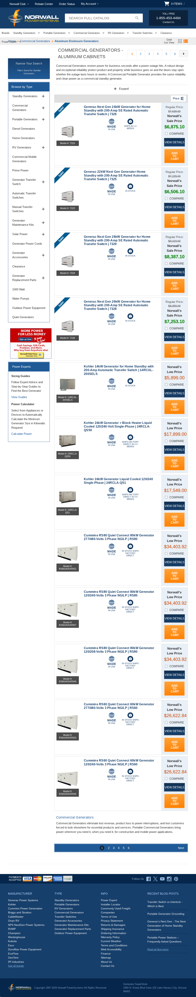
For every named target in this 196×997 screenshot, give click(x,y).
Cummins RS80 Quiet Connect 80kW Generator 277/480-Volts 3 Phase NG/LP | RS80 (119, 537)
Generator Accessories (29, 255)
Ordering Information (113, 933)
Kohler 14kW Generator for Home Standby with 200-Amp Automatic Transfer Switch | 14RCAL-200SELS (119, 370)
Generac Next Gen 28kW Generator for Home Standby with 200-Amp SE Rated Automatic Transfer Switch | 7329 (117, 240)
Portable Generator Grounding (165, 913)
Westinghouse (16, 937)
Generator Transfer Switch (29, 182)
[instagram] (169, 879)
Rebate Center (44, 4)
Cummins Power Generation (25, 908)
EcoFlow (13, 953)
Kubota (12, 941)
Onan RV (13, 920)
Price (178, 98)
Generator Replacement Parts (29, 278)
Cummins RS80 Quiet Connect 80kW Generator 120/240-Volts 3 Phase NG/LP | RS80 (119, 593)
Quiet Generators (23, 317)
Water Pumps (20, 298)
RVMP (12, 928)
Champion (14, 933)
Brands (6, 33)
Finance (106, 953)
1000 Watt (18, 289)
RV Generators (116, 33)
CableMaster (16, 916)
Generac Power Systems (23, 900)
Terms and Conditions (114, 945)
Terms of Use (109, 916)
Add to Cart (175, 156)
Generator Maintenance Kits (29, 222)
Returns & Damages (113, 924)
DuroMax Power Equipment (24, 949)
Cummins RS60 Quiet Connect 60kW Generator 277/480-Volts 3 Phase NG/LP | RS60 (119, 706)
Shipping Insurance (112, 928)
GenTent (13, 957)
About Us (106, 961)
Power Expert (9, 41)
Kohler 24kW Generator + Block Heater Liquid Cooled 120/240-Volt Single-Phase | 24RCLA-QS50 (118, 426)
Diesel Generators (23, 128)
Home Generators (23, 138)
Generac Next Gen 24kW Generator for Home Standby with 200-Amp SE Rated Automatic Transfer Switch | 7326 (117, 110)
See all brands (16, 965)
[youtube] (162, 879)
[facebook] (148, 879)
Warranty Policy (110, 937)
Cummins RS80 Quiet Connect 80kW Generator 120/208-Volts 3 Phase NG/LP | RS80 (119, 649)
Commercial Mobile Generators (24, 159)
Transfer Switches (142, 33)
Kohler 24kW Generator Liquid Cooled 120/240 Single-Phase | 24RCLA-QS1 (118, 480)
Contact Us (107, 965)
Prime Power (20, 170)
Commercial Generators (87, 33)
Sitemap (106, 957)
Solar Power (29, 234)
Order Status (67, 4)
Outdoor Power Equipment (28, 308)
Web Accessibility (111, 949)
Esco (11, 945)
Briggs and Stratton (19, 912)
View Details (174, 142)
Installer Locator (110, 904)
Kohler (12, 904)
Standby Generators (24, 33)
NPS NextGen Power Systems (26, 924)
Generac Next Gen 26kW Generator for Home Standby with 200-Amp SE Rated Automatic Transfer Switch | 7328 (117, 305)
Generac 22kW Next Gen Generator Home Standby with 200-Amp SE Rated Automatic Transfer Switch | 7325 (116, 175)
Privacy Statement (112, 920)
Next (181, 848)
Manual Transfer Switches (29, 209)
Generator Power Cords (27, 243)
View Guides (19, 397)
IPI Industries (16, 961)
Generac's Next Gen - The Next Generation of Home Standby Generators (166, 925)
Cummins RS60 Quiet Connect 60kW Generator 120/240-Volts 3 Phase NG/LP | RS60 (119, 762)
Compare (176, 133)
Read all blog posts (158, 949)
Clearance (166, 33)
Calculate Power (21, 433)
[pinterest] (176, 879)
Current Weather (111, 941)
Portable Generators (54, 33)
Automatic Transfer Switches (24, 195)
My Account (88, 3)
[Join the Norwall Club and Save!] (31, 343)
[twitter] (155, 879)
